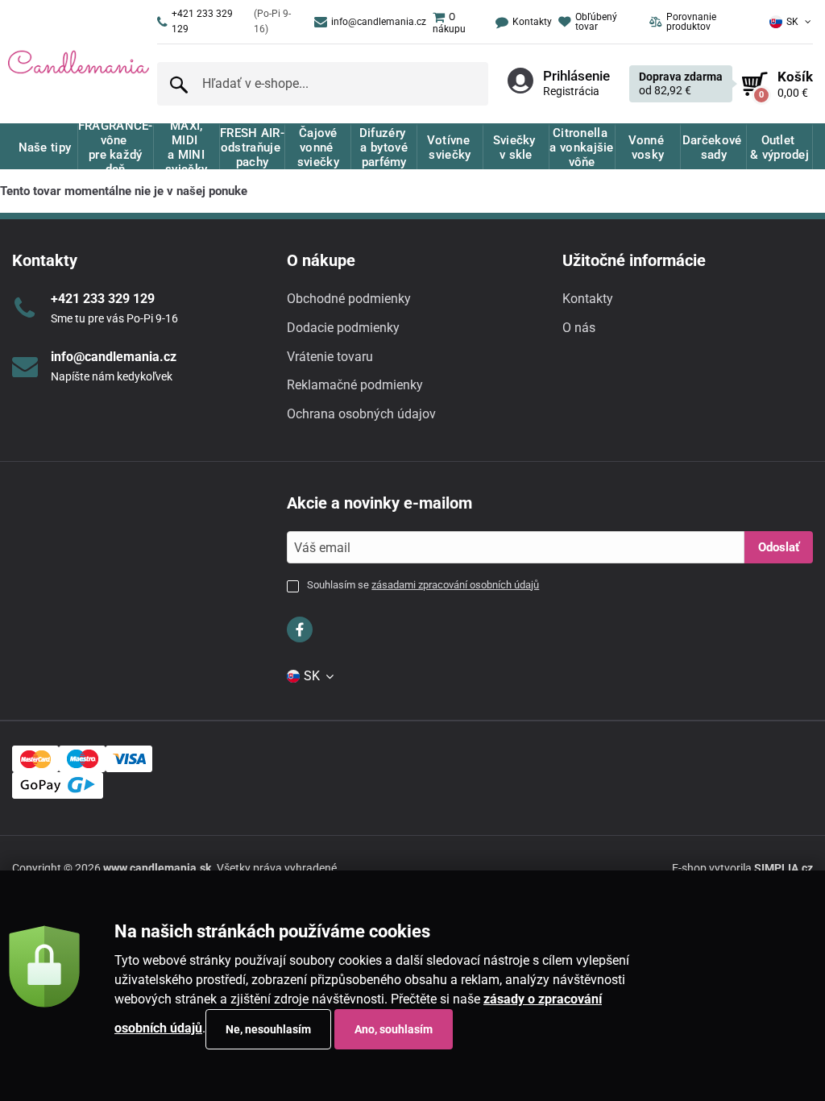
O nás (578, 327)
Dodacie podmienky (343, 327)
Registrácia (571, 91)
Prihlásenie (576, 76)
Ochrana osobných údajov (361, 414)
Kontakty (587, 298)
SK (792, 21)
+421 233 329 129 (231, 21)
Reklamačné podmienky (355, 385)
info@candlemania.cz (378, 21)
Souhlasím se (423, 585)
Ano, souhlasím (393, 1029)
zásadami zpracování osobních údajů (455, 585)
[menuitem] (457, 22)
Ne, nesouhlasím (268, 1029)
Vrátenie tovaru (330, 356)
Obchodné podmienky (349, 298)
